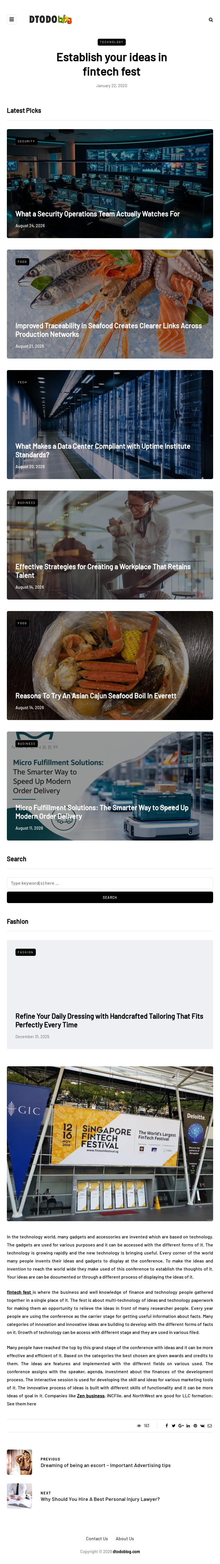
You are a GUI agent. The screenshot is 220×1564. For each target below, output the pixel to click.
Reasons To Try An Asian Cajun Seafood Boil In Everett (95, 695)
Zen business (90, 1395)
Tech (22, 382)
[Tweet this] (173, 1426)
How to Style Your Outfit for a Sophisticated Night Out (94, 1024)
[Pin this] (195, 1426)
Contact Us (97, 1538)
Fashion (26, 952)
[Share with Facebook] (166, 1426)
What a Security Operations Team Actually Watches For (97, 213)
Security (26, 141)
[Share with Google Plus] (180, 1426)
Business (27, 502)
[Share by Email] (209, 1426)
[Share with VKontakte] (202, 1426)
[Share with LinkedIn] (188, 1426)
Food (22, 261)
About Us (125, 1538)
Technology (111, 42)
